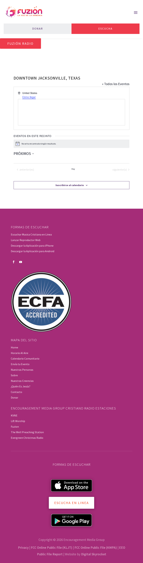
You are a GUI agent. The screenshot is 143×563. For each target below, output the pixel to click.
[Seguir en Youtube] (20, 262)
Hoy (73, 169)
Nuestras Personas (22, 369)
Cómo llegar (29, 97)
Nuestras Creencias (22, 381)
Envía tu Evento (20, 364)
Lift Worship (18, 421)
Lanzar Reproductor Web (25, 240)
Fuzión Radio (20, 43)
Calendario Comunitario (25, 358)
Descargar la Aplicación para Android (32, 251)
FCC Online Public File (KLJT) (51, 547)
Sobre (14, 375)
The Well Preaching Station (27, 432)
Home (14, 347)
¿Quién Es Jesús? (20, 386)
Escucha (105, 28)
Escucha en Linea (71, 503)
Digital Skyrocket (93, 554)
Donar (37, 28)
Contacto (16, 392)
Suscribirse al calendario (69, 185)
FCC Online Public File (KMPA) (95, 547)
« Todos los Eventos (115, 84)
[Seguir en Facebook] (13, 262)
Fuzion (15, 426)
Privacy (23, 547)
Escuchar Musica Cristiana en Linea (31, 234)
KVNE (14, 415)
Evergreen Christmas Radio (27, 437)
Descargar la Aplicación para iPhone (32, 245)
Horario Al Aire (19, 353)
